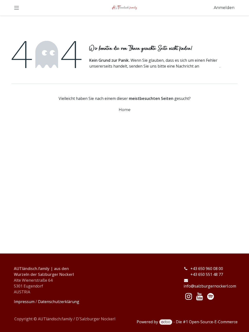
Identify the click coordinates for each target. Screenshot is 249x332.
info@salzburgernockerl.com (210, 286)
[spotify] (210, 296)
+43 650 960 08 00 (207, 268)
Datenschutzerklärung (58, 301)
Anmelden (224, 7)
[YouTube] (199, 296)
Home (125, 109)
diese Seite (210, 66)
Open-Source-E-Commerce (213, 321)
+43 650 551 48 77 (203, 274)
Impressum (24, 301)
